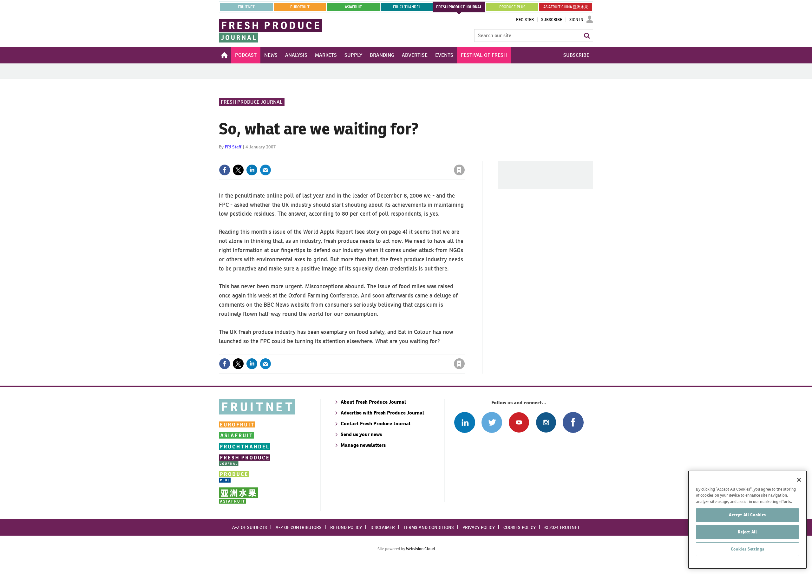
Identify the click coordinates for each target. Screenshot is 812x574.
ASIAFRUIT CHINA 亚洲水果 (565, 7)
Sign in (384, 157)
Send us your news (361, 434)
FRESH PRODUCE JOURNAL (459, 7)
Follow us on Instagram (546, 422)
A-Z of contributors (299, 527)
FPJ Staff (233, 147)
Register (525, 19)
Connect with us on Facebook (573, 422)
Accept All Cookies (747, 515)
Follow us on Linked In (464, 422)
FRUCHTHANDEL (407, 7)
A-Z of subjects (249, 527)
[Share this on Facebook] (224, 170)
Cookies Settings (747, 549)
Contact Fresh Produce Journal (375, 423)
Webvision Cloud (420, 548)
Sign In (576, 19)
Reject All (747, 532)
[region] (747, 519)
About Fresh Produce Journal (373, 402)
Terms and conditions (428, 527)
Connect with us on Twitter (491, 422)
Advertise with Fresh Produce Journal (382, 412)
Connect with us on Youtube (518, 422)
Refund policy (346, 527)
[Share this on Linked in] (252, 170)
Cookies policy (519, 527)
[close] (464, 157)
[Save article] (459, 170)
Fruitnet (246, 7)
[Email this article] (265, 170)
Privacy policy (478, 527)
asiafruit (353, 7)
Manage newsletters (363, 445)
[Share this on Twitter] (238, 170)
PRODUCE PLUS (512, 7)
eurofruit (300, 7)
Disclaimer (382, 527)
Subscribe (551, 19)
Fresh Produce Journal (252, 102)
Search (587, 35)
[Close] (799, 480)
